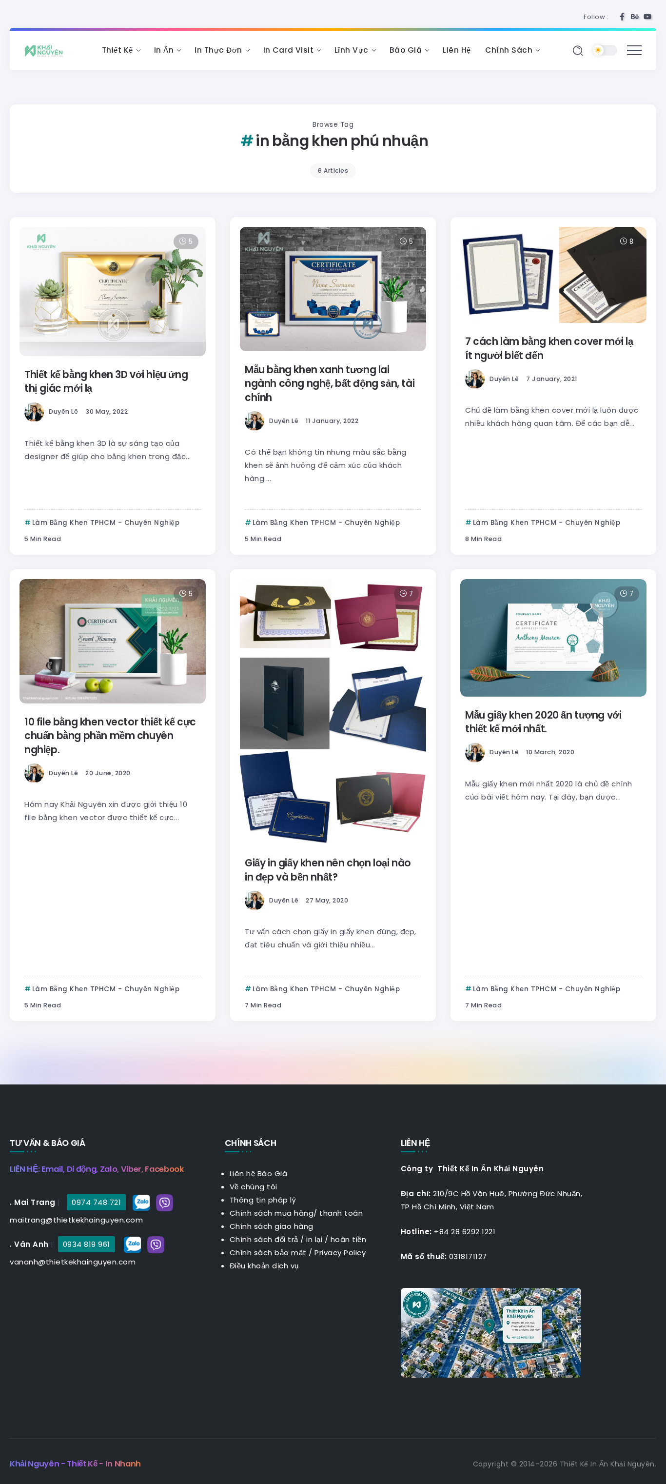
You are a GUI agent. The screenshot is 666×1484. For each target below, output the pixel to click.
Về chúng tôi (253, 1187)
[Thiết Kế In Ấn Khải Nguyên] (46, 50)
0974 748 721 (96, 1202)
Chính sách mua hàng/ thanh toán (296, 1213)
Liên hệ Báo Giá (259, 1173)
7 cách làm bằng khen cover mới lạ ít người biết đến (549, 348)
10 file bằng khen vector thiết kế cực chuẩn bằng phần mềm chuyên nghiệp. (110, 736)
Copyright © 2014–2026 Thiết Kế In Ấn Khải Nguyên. (565, 1464)
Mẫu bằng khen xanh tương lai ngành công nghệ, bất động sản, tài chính (329, 383)
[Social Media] (622, 16)
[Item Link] (113, 291)
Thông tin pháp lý (263, 1200)
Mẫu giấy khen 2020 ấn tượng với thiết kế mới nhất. (543, 722)
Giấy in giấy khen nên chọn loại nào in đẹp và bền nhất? (328, 869)
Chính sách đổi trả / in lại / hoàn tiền (298, 1239)
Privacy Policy (340, 1252)
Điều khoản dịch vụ (264, 1266)
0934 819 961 (86, 1244)
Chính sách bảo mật (268, 1252)
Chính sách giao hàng (271, 1226)
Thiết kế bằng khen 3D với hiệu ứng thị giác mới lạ (106, 381)
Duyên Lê (63, 411)
